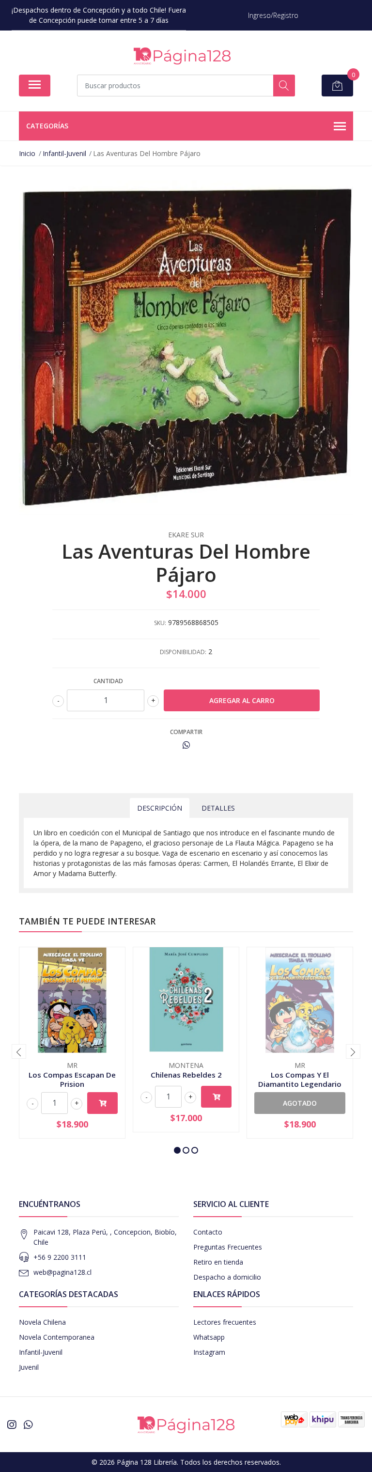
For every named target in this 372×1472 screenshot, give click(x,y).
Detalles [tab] (218, 808)
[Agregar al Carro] (102, 1103)
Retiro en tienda (218, 1262)
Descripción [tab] (159, 808)
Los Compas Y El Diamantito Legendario (299, 1079)
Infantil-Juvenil (40, 1352)
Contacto (207, 1232)
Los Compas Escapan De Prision (72, 1079)
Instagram (209, 1352)
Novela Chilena (42, 1322)
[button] (177, 1150)
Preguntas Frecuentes (227, 1247)
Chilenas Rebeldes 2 (186, 1075)
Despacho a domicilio (227, 1277)
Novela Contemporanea (56, 1337)
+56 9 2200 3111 (59, 1257)
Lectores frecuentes (224, 1322)
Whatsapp (209, 1337)
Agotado (300, 1103)
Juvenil (29, 1367)
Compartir (186, 732)
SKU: (160, 623)
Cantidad (108, 681)
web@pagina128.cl (62, 1272)
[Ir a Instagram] (11, 1424)
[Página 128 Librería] (182, 56)
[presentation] (19, 1051)
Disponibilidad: (183, 652)
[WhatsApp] (28, 1424)
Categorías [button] (47, 125)
